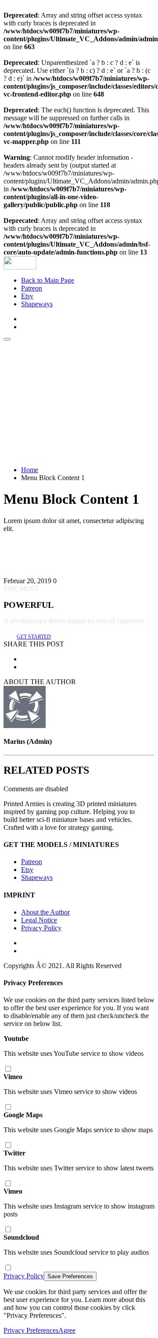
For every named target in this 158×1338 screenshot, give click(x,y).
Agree (66, 1330)
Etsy (27, 296)
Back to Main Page (47, 280)
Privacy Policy (41, 928)
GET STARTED (34, 637)
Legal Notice (39, 920)
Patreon (31, 288)
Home (29, 470)
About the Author (45, 912)
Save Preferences (70, 1276)
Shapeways (37, 304)
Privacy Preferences (31, 1330)
